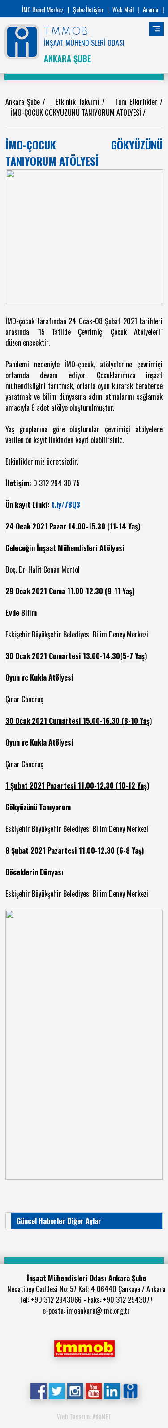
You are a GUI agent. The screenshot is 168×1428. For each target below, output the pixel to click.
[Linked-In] (111, 1390)
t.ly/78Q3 (66, 504)
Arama (150, 9)
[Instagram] (75, 1390)
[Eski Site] (130, 1390)
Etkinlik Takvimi (79, 101)
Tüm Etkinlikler (137, 101)
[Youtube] (93, 1390)
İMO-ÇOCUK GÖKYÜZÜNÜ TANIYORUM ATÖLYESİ (77, 112)
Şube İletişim (88, 9)
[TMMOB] (84, 1347)
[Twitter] (56, 1390)
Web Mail (123, 9)
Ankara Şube (24, 101)
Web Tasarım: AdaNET (84, 1416)
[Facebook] (38, 1390)
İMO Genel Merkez (43, 9)
